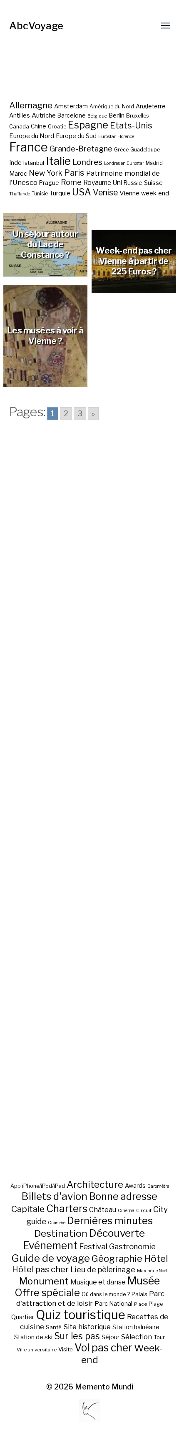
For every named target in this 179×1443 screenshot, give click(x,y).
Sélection (136, 1337)
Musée (143, 1280)
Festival (93, 1246)
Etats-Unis (131, 125)
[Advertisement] (89, 812)
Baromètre (158, 1186)
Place (140, 1304)
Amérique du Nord (112, 107)
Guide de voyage (50, 1258)
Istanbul (33, 162)
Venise (105, 192)
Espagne (88, 125)
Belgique (97, 116)
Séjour (110, 1337)
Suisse (153, 182)
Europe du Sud (76, 136)
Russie (133, 182)
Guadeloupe (145, 149)
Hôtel (156, 1258)
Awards (135, 1185)
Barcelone (71, 115)
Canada (19, 126)
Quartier (22, 1317)
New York (45, 173)
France (28, 147)
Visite (65, 1349)
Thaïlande (19, 194)
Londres (87, 162)
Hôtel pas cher (40, 1269)
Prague (49, 182)
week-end (155, 193)
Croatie (57, 126)
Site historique (87, 1327)
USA (81, 192)
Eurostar (107, 136)
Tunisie (40, 194)
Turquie (60, 193)
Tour (159, 1337)
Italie (58, 160)
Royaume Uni (102, 183)
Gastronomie (132, 1246)
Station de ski (33, 1337)
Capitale (28, 1209)
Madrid (154, 163)
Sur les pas (77, 1336)
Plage (156, 1304)
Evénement (50, 1245)
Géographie (117, 1258)
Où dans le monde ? (106, 1294)
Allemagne (30, 105)
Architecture (95, 1184)
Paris (74, 172)
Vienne (129, 193)
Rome (71, 182)
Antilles (19, 115)
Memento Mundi (104, 1386)
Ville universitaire (37, 1350)
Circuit (144, 1210)
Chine (38, 126)
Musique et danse (98, 1282)
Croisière (56, 1222)
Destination (60, 1233)
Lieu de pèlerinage (102, 1269)
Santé (54, 1327)
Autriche (44, 115)
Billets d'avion (54, 1196)
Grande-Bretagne (81, 149)
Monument (44, 1281)
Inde (15, 163)
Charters (66, 1208)
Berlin (116, 115)
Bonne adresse (123, 1196)
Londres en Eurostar (124, 163)
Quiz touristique (80, 1314)
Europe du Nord (31, 136)
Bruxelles (137, 116)
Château (102, 1209)
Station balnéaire (135, 1326)
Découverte (117, 1233)
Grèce (121, 149)
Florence (125, 136)
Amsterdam (71, 106)
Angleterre (151, 106)
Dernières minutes (110, 1221)
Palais (139, 1294)
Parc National (113, 1303)
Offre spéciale (47, 1293)
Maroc (18, 173)
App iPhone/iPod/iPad (37, 1186)
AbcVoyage (36, 26)
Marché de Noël (152, 1271)
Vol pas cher (103, 1347)
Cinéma (126, 1210)
